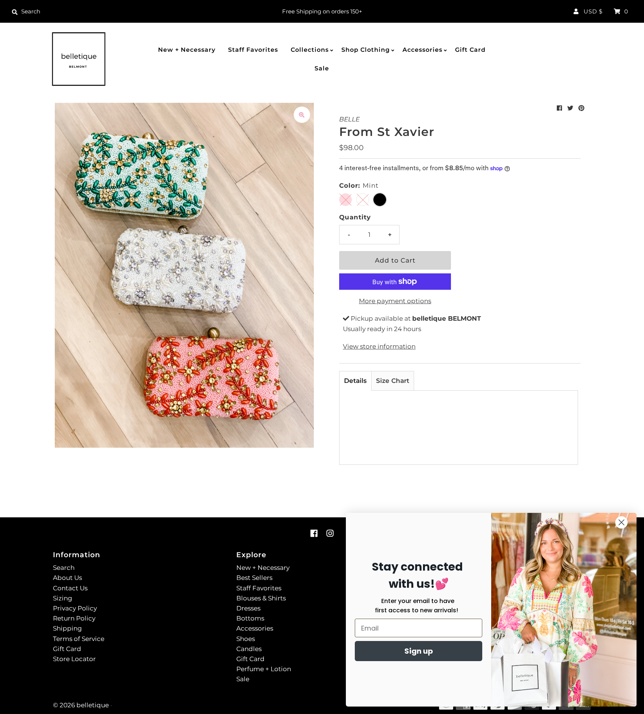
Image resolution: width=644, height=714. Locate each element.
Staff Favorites (253, 49)
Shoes (245, 638)
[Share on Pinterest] (581, 108)
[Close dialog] (621, 522)
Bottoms (250, 618)
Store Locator (74, 659)
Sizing (62, 598)
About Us (67, 577)
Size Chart (392, 380)
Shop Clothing (365, 49)
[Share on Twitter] (570, 108)
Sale (322, 68)
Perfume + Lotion (263, 669)
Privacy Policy (75, 608)
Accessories (422, 49)
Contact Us (70, 588)
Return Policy (74, 618)
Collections (310, 49)
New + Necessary (186, 49)
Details (355, 380)
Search (64, 567)
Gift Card (470, 49)
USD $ (593, 11)
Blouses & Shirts (261, 598)
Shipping (67, 628)
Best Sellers (254, 577)
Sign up (418, 651)
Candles (249, 649)
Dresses (248, 608)
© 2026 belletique (81, 705)
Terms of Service (78, 638)
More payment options (395, 301)
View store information (379, 346)
